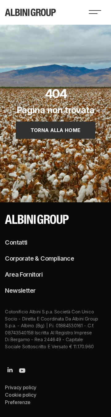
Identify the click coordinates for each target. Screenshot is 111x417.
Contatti (16, 242)
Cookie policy (20, 395)
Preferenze (18, 402)
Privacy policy (20, 387)
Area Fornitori (24, 274)
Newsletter (20, 290)
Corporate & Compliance (39, 258)
